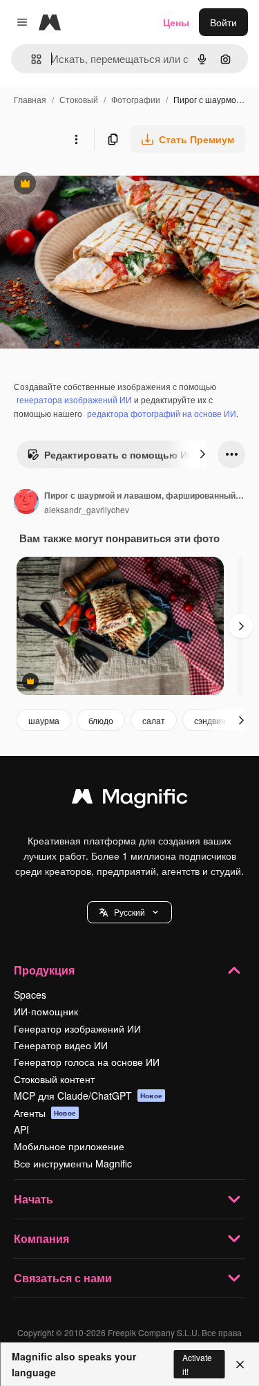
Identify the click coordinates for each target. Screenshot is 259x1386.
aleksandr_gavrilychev (86, 509)
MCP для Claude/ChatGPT (88, 1095)
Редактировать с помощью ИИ (110, 457)
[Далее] (202, 454)
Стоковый (78, 99)
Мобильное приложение (69, 1146)
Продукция (44, 970)
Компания (41, 1238)
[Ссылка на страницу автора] (26, 503)
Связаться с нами (63, 1278)
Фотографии (135, 99)
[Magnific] (130, 799)
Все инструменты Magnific (73, 1163)
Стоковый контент (54, 1079)
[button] (129, 912)
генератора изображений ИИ (74, 399)
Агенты (45, 1113)
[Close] (240, 1364)
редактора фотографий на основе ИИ (161, 413)
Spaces (30, 994)
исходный (92, 185)
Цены (176, 22)
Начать (33, 1199)
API (21, 1129)
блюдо (100, 720)
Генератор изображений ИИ (77, 1028)
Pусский (129, 912)
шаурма (43, 720)
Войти (223, 22)
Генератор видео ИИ (61, 1045)
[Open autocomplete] (31, 59)
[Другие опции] (76, 139)
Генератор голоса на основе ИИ (87, 1062)
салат (153, 720)
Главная (30, 99)
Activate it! (197, 1363)
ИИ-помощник (46, 1011)
